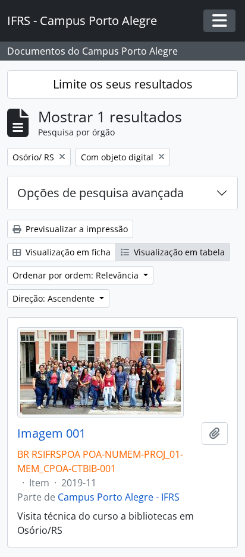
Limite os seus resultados (123, 84)
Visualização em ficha (67, 252)
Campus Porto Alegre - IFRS (119, 497)
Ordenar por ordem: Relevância (76, 275)
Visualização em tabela (178, 252)
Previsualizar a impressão (75, 229)
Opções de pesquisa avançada (100, 193)
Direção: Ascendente (54, 298)
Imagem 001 (51, 433)
